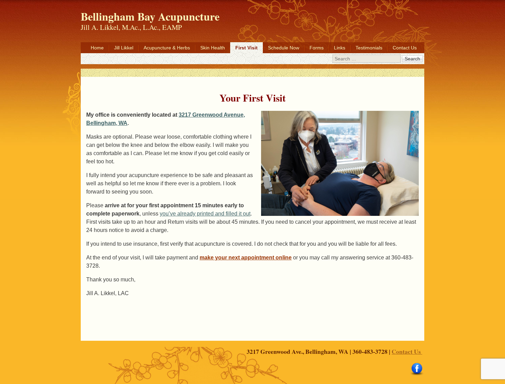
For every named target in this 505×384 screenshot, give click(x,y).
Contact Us (405, 47)
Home (97, 47)
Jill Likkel (123, 47)
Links (339, 47)
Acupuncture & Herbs (167, 47)
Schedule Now (283, 47)
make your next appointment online (246, 257)
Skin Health (212, 47)
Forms (317, 47)
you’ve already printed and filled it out (205, 214)
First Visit (246, 47)
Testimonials (369, 47)
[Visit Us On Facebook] (416, 374)
